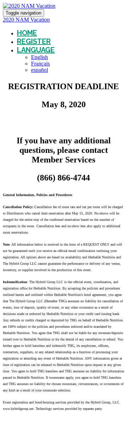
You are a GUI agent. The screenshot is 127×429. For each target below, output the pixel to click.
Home (27, 33)
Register (34, 41)
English (39, 57)
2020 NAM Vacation (26, 20)
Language (36, 50)
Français (40, 64)
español (39, 70)
